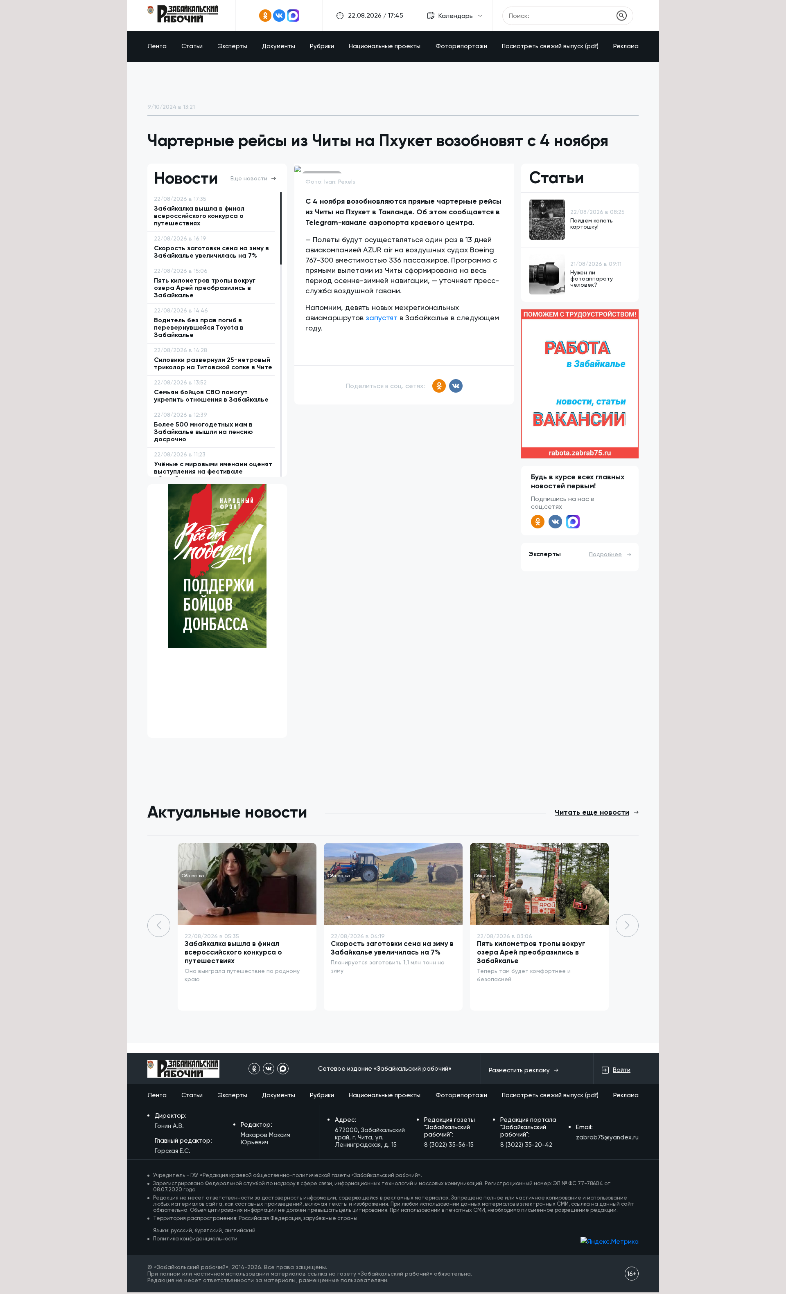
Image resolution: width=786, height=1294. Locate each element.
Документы (278, 46)
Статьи (192, 46)
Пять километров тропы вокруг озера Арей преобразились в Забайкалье (531, 952)
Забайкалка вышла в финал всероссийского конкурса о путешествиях (233, 952)
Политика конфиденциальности (195, 1239)
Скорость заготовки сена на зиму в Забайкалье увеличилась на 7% (392, 947)
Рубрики (322, 46)
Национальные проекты (384, 46)
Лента (157, 46)
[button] (627, 925)
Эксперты (232, 46)
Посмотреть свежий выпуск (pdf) (550, 46)
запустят (382, 317)
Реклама (626, 46)
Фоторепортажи (461, 46)
